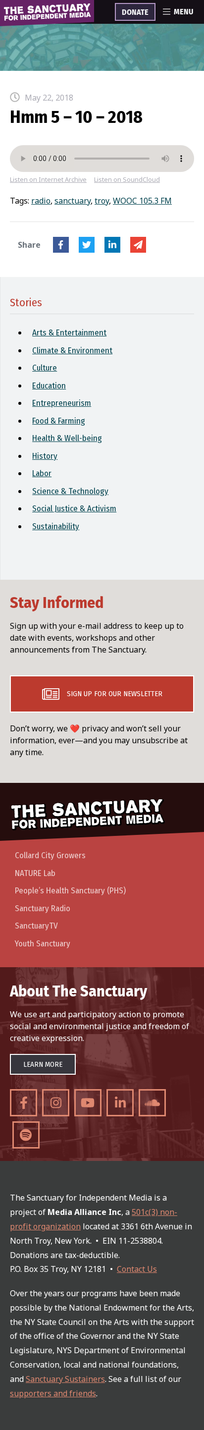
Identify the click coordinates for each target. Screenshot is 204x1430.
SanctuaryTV (36, 926)
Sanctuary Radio (42, 908)
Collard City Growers (50, 855)
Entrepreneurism (61, 403)
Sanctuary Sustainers (65, 1379)
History (44, 456)
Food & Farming (58, 421)
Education (49, 386)
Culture (44, 368)
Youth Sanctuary (42, 943)
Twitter (87, 245)
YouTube (88, 1102)
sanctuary (72, 200)
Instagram (55, 1102)
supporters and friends (53, 1393)
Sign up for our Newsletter (114, 693)
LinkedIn (112, 245)
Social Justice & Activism (74, 508)
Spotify (26, 1135)
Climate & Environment (72, 350)
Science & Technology (70, 491)
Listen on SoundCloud (127, 179)
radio (41, 200)
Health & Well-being (67, 438)
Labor (41, 473)
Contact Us (137, 1269)
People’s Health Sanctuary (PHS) (70, 890)
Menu (183, 12)
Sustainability (55, 526)
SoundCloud (152, 1102)
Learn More (42, 1064)
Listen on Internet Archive (48, 179)
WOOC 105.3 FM (142, 200)
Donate (135, 12)
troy (102, 200)
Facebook (61, 245)
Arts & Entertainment (69, 333)
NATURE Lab (35, 873)
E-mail (138, 245)
